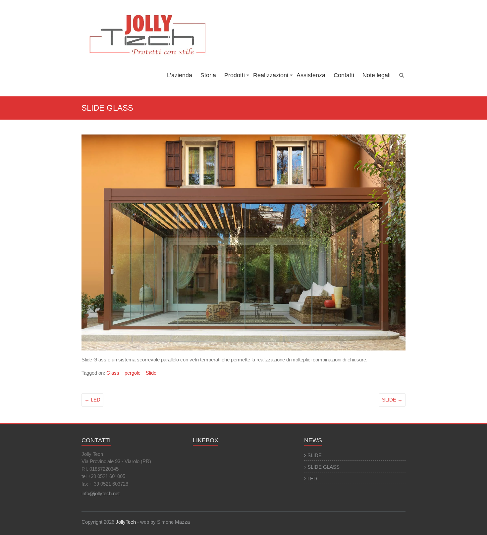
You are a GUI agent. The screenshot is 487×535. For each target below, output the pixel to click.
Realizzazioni (270, 75)
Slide (151, 373)
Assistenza (311, 75)
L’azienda (179, 75)
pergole (132, 373)
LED (92, 399)
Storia (208, 75)
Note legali (376, 75)
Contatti (344, 75)
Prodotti (234, 75)
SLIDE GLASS (323, 467)
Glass (112, 373)
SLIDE (392, 399)
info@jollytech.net (100, 493)
